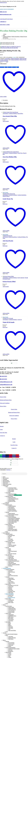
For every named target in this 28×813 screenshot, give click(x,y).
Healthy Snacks (11, 542)
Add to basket (3, 63)
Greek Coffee (11, 607)
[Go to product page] (15, 112)
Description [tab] (5, 100)
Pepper (9, 574)
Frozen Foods (6, 503)
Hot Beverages (8, 606)
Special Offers (6, 480)
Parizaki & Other (11, 501)
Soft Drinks (7, 621)
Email (17, 67)
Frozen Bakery (8, 524)
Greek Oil (19, 319)
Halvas (9, 646)
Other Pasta (10, 592)
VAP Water (10, 628)
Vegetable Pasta (11, 591)
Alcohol (4, 632)
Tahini (9, 548)
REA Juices (10, 618)
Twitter (6, 67)
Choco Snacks (11, 546)
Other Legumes (11, 582)
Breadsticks (10, 651)
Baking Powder (23, 58)
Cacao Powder (11, 610)
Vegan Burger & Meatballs (14, 518)
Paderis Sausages (11, 497)
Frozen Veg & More (7, 484)
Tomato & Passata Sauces (13, 561)
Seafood (7, 512)
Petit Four (10, 650)
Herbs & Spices (6, 196)
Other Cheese (11, 490)
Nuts (9, 537)
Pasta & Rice (20, 113)
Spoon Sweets (11, 643)
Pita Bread (10, 525)
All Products (7, 58)
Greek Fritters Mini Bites (13, 520)
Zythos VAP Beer (12, 637)
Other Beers (10, 639)
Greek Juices (8, 613)
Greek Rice (10, 590)
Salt (9, 573)
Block (6, 531)
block (6, 631)
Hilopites (10, 587)
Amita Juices (11, 614)
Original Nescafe (11, 608)
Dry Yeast (10, 596)
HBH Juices (10, 617)
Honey (9, 550)
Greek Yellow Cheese (12, 489)
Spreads (7, 547)
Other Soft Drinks (12, 630)
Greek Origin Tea (12, 609)
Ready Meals (11, 523)
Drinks (4, 604)
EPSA (9, 623)
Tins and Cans (8, 554)
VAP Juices (10, 620)
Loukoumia (10, 645)
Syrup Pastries (11, 642)
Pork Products (11, 507)
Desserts (7, 641)
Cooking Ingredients (21, 195)
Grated (9, 657)
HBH (9, 624)
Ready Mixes (8, 598)
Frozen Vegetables (12, 517)
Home (4, 476)
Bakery (4, 640)
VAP (9, 629)
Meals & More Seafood (13, 514)
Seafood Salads (11, 500)
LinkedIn (10, 67)
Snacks (9, 543)
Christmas (5, 479)
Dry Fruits (10, 539)
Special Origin (11, 612)
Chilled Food (5, 485)
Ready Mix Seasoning (13, 575)
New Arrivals (5, 478)
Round (9, 654)
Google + (14, 67)
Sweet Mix (10, 601)
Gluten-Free (5, 482)
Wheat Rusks (8, 652)
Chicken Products (12, 506)
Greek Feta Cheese (12, 487)
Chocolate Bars (11, 535)
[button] (1, 471)
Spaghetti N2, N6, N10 (13, 585)
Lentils (9, 580)
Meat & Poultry (8, 504)
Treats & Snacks (8, 534)
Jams (9, 552)
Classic (9, 653)
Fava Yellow (11, 581)
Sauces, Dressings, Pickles (11, 559)
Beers (6, 635)
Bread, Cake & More (12, 530)
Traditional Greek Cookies (14, 648)
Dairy (6, 486)
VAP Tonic (10, 626)
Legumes (7, 576)
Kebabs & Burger (12, 509)
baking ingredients (15, 59)
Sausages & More (9, 496)
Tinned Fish (10, 557)
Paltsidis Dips (15, 495)
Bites (9, 656)
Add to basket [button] (6, 121)
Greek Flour (10, 595)
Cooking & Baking (4, 59)
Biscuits (10, 536)
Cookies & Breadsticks (10, 647)
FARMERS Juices (12, 615)
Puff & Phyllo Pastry (12, 529)
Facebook (2, 67)
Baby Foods (10, 602)
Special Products (6, 481)
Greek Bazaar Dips (12, 493)
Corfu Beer (10, 636)
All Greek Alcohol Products (11, 634)
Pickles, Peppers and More (14, 564)
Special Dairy (11, 491)
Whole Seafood (11, 513)
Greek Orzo (19, 153)
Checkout (8, 469)
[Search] (26, 474)
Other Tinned (11, 558)
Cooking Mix (11, 600)
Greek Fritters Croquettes (13, 519)
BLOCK (7, 502)
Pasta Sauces (11, 562)
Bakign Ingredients (15, 58)
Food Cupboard (20, 277)
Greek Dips (7, 492)
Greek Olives (11, 556)
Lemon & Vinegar (12, 563)
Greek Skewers (11, 508)
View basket (3, 469)
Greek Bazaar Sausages (13, 498)
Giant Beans (10, 578)
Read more (5, 203)
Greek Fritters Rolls (12, 521)
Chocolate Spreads (12, 553)
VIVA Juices (11, 619)
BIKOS (9, 625)
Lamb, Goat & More (12, 511)
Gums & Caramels (12, 545)
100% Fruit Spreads (12, 551)
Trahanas (10, 589)
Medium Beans (11, 579)
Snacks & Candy (9, 541)
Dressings (10, 565)
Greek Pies (10, 528)
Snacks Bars (10, 540)
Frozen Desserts (11, 526)
